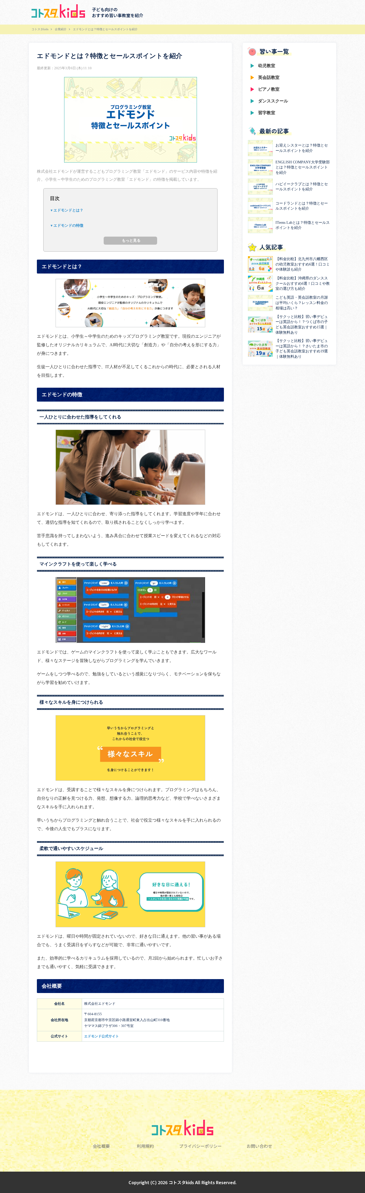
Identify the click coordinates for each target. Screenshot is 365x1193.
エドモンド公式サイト (101, 1036)
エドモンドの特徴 (68, 226)
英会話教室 (268, 77)
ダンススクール (273, 101)
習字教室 (266, 112)
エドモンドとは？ (68, 210)
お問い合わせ (259, 1146)
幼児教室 (266, 65)
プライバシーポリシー (200, 1146)
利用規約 (145, 1146)
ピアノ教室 (268, 89)
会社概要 (101, 1146)
